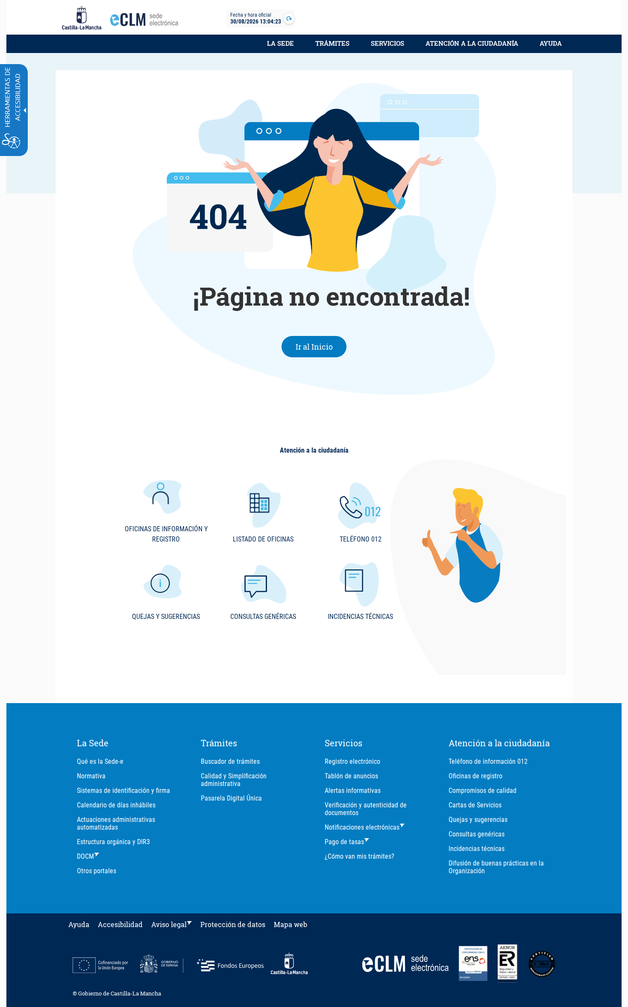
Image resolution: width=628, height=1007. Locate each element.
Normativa (91, 776)
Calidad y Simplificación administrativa (234, 780)
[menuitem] (280, 48)
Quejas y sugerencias (478, 820)
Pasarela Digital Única (231, 798)
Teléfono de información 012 (488, 761)
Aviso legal (169, 924)
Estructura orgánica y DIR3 (113, 842)
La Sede (280, 43)
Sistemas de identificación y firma (123, 790)
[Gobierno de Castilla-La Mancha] (81, 18)
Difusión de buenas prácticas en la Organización (496, 867)
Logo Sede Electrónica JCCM (146, 22)
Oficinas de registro (475, 776)
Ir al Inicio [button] (321, 346)
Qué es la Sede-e (100, 761)
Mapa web (290, 924)
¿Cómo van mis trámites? (359, 856)
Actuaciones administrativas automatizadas (116, 823)
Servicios (387, 43)
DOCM (85, 856)
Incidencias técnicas (477, 849)
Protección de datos (232, 924)
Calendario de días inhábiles (116, 805)
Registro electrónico (352, 761)
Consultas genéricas (477, 834)
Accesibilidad (120, 924)
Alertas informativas (353, 790)
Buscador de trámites (230, 761)
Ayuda (551, 43)
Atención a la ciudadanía (472, 43)
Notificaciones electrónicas (362, 827)
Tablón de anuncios (351, 776)
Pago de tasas (344, 842)
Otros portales (96, 871)
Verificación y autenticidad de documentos (366, 809)
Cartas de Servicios (475, 805)
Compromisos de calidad (482, 790)
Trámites (332, 43)
